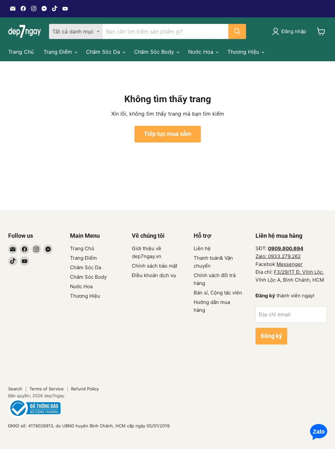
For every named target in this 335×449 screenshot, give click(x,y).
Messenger (289, 264)
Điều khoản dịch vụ (154, 275)
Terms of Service (46, 388)
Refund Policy (85, 388)
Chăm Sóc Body (155, 51)
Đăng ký (271, 335)
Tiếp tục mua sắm (167, 133)
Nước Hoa (201, 51)
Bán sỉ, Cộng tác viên (218, 293)
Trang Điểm (59, 51)
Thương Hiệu (244, 51)
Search (15, 388)
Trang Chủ (21, 51)
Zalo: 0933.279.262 (278, 256)
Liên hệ (202, 248)
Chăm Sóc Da (104, 51)
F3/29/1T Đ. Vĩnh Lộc (298, 272)
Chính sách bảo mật (154, 266)
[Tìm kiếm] (237, 31)
